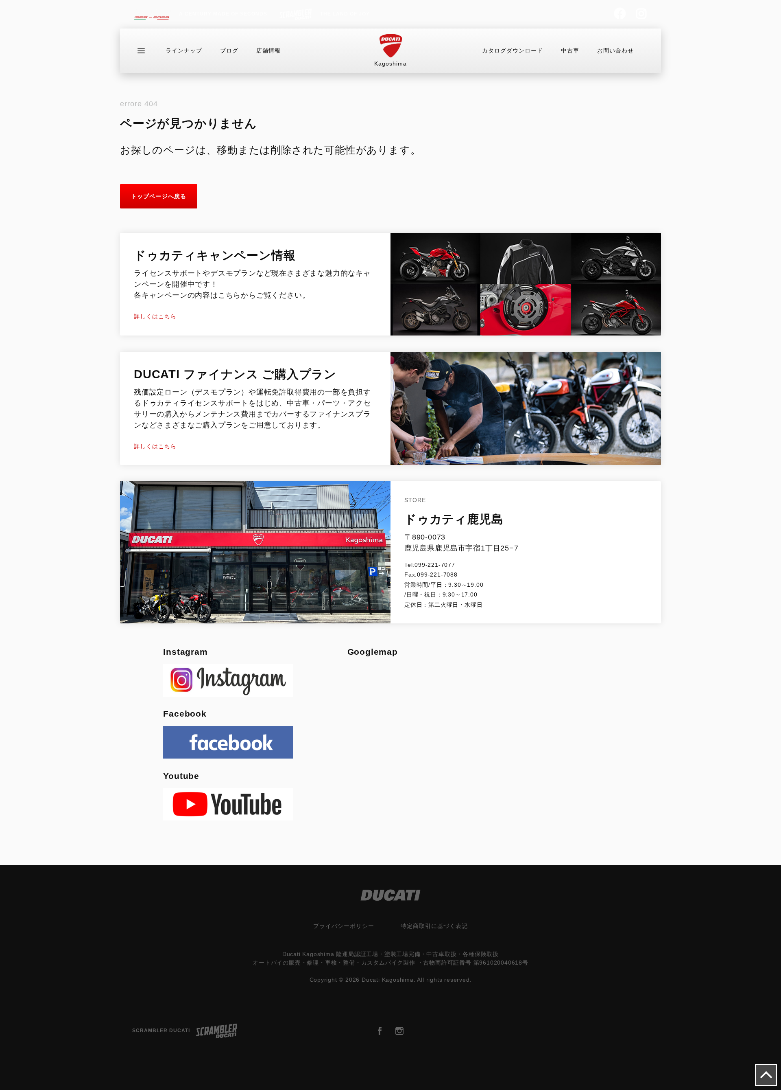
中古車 (570, 50)
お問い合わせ (615, 50)
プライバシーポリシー (343, 926)
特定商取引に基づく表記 (434, 926)
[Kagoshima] (391, 46)
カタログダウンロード (512, 50)
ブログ (229, 50)
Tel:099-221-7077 (429, 564)
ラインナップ (184, 50)
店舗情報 (268, 50)
